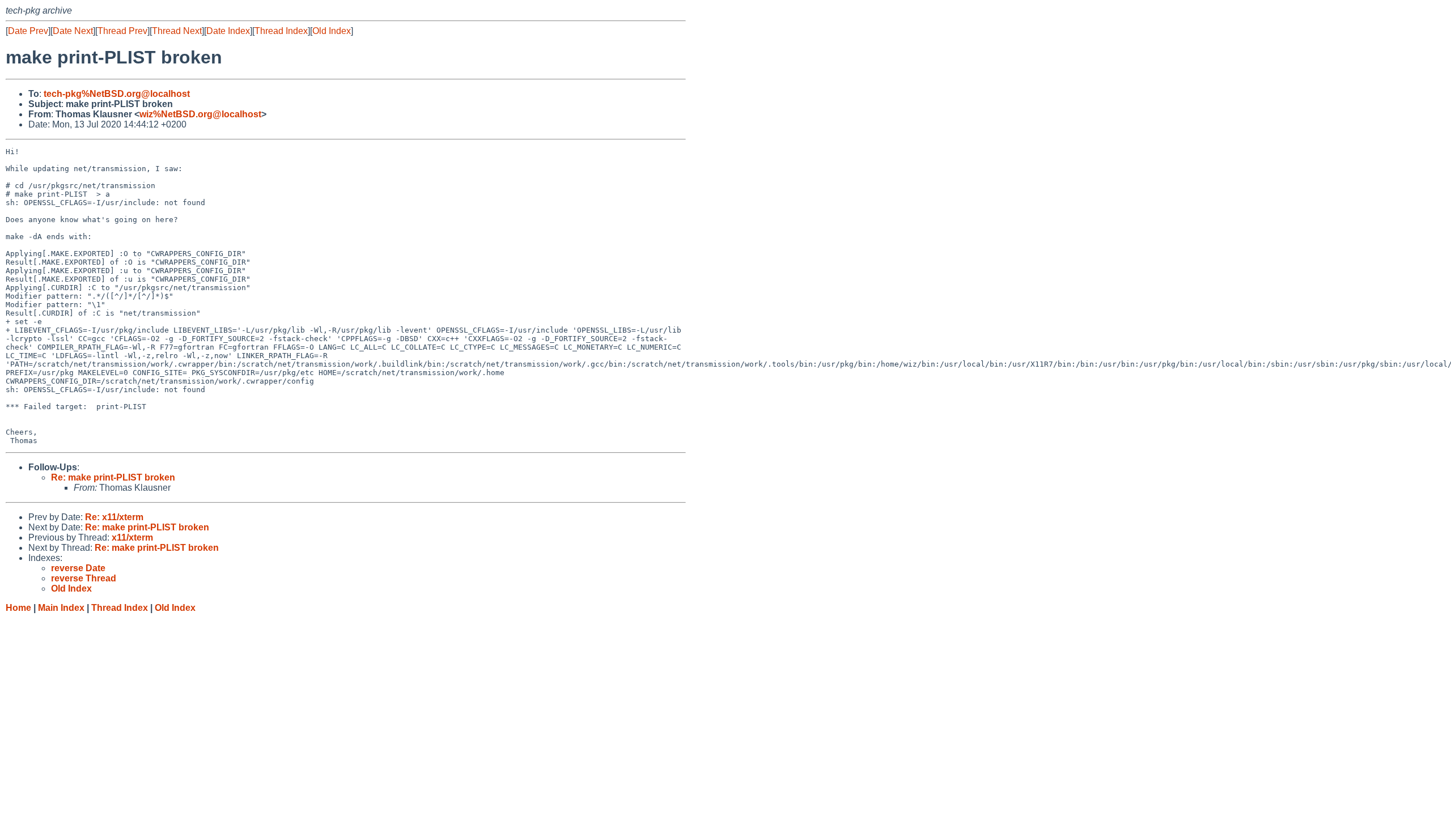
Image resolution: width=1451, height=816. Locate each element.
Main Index (61, 608)
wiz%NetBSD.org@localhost (200, 114)
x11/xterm (132, 537)
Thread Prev (122, 31)
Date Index (228, 31)
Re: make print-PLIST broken (113, 477)
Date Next (73, 31)
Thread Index (281, 31)
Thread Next (177, 31)
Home (18, 608)
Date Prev (28, 31)
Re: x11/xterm (114, 517)
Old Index (331, 31)
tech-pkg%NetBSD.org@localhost (117, 94)
